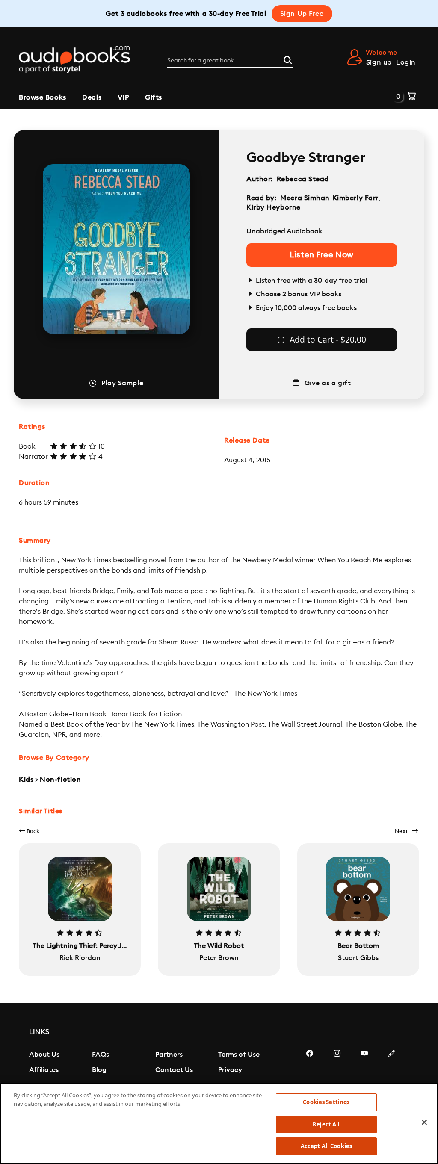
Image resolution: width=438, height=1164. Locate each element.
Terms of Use (239, 1054)
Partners (169, 1054)
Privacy (230, 1070)
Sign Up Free (302, 13)
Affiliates (44, 1070)
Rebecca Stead (303, 179)
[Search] (287, 59)
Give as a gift (328, 383)
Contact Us (174, 1070)
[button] (29, 831)
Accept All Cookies (326, 1146)
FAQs (100, 1054)
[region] (219, 1123)
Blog (99, 1070)
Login (406, 62)
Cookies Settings (326, 1102)
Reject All (326, 1124)
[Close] (424, 1122)
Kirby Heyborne (273, 207)
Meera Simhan (305, 198)
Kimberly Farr (355, 198)
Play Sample (122, 383)
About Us (44, 1054)
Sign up (379, 62)
